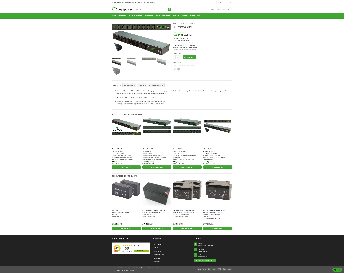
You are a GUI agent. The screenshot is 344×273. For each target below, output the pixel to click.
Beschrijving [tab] (117, 85)
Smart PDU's (190, 65)
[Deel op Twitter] (175, 69)
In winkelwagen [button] (126, 167)
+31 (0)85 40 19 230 (202, 251)
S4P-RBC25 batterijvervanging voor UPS (184, 210)
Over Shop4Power (158, 244)
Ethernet (176, 16)
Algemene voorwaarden (152, 268)
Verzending (156, 261)
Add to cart (189, 57)
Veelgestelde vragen (159, 254)
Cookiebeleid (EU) (138, 268)
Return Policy (157, 251)
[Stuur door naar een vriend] (178, 69)
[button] (212, 9)
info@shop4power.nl (203, 256)
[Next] (232, 145)
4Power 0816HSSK (147, 149)
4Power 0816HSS (117, 149)
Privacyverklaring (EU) (124, 268)
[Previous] (112, 145)
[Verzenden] (169, 9)
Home (114, 16)
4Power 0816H (207, 149)
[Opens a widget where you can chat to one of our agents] (337, 270)
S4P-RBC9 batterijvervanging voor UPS (214, 210)
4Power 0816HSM (178, 149)
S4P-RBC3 (115, 210)
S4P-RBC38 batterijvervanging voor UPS (153, 210)
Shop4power (190, 23)
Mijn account (157, 258)
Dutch (221, 2)
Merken (181, 23)
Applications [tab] (142, 85)
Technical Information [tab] (156, 85)
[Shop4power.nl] (122, 9)
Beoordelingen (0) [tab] (129, 85)
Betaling (155, 247)
